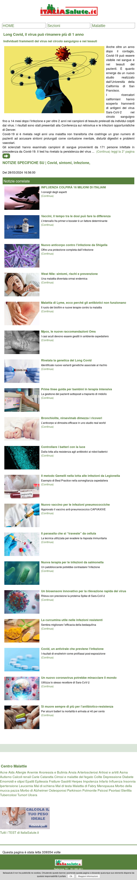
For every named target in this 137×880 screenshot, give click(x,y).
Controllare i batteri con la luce (63, 447)
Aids (11, 772)
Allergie (21, 772)
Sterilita (126, 790)
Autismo (6, 776)
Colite (98, 776)
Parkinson (74, 790)
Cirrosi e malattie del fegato (73, 776)
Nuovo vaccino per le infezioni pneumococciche (75, 504)
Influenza (115, 781)
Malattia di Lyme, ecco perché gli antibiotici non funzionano (83, 302)
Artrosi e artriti (109, 772)
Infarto (103, 781)
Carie (35, 776)
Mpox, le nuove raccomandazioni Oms (68, 331)
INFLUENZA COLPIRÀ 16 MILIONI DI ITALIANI (73, 187)
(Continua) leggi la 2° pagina (115, 151)
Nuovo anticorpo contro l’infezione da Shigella (74, 245)
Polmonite (89, 790)
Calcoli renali (22, 776)
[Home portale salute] (68, 18)
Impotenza (90, 781)
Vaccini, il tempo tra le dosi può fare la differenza (76, 216)
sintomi (65, 162)
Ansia (72, 772)
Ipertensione (9, 785)
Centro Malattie (14, 766)
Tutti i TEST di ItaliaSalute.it (19, 832)
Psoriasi (114, 790)
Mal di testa (63, 785)
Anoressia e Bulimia (53, 772)
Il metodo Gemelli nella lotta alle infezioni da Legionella (80, 475)
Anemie (32, 772)
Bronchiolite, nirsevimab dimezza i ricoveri (71, 418)
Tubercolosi (8, 794)
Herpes (77, 781)
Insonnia (129, 781)
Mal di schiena (44, 785)
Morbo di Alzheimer (34, 790)
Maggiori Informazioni (88, 876)
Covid (52, 162)
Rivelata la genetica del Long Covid (66, 360)
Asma (123, 772)
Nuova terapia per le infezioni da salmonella (72, 562)
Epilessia (41, 781)
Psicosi (103, 790)
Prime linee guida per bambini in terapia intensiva (76, 389)
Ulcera (32, 794)
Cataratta (46, 776)
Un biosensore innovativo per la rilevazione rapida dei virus (83, 591)
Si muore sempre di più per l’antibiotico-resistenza (77, 706)
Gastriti (66, 781)
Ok (71, 876)
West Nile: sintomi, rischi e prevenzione (69, 274)
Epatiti (29, 781)
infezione (81, 162)
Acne (4, 772)
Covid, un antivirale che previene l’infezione (72, 649)
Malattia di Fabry (84, 785)
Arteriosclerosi (87, 772)
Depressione (112, 776)
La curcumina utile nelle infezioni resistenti (72, 620)
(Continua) (47, 196)
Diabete (127, 776)
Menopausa (105, 785)
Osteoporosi (57, 790)
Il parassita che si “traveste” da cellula (68, 533)
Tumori (22, 794)
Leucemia (26, 785)
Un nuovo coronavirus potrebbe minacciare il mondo (79, 677)
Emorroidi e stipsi (12, 781)
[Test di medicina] (25, 827)
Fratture (54, 781)
